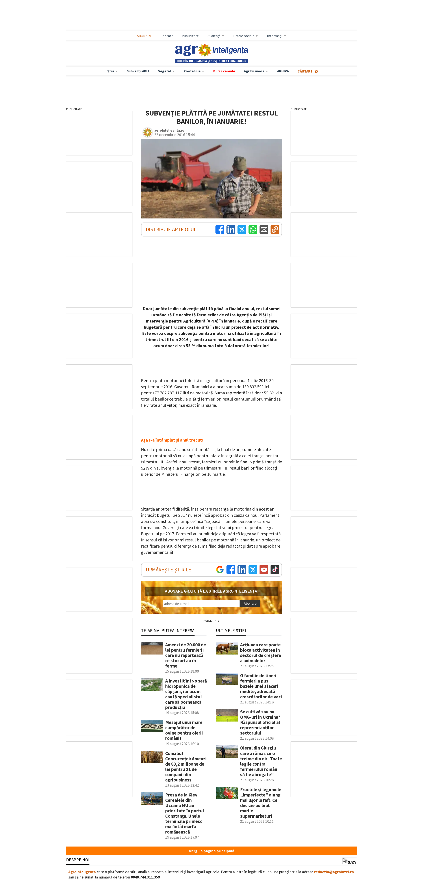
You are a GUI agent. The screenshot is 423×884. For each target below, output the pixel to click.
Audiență (214, 36)
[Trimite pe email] (264, 229)
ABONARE (144, 36)
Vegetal (164, 71)
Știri (110, 71)
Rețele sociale (243, 36)
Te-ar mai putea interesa (168, 630)
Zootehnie (192, 71)
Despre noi (77, 859)
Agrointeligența (82, 871)
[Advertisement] (211, 16)
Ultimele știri (231, 630)
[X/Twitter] (253, 569)
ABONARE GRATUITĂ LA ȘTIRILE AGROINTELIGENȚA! (211, 591)
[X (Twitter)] (241, 229)
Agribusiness (254, 71)
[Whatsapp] (253, 229)
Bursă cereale (224, 71)
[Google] (219, 569)
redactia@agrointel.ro (334, 871)
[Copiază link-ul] (275, 229)
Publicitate (190, 36)
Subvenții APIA (138, 71)
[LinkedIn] (230, 229)
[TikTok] (275, 569)
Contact (167, 36)
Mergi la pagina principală (211, 851)
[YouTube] (264, 569)
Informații (274, 36)
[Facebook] (219, 229)
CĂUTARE (305, 71)
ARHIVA (283, 71)
